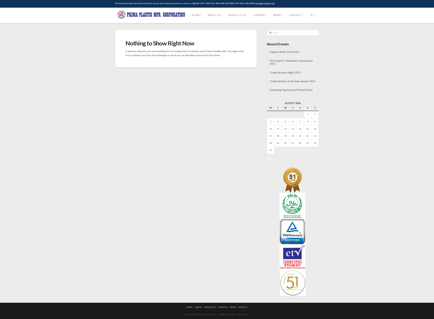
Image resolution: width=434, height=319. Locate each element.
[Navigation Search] (312, 15)
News (233, 307)
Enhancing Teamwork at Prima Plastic (291, 89)
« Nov (270, 158)
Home (189, 307)
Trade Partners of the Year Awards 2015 (292, 81)
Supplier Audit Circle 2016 (284, 51)
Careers (223, 307)
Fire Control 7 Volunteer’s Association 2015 (291, 62)
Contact (243, 307)
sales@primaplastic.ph (265, 3)
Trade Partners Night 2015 (285, 72)
